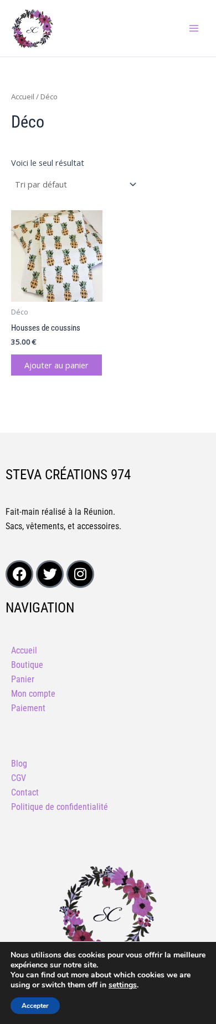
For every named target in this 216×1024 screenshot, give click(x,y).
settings (123, 985)
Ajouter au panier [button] (56, 365)
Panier (22, 679)
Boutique (27, 665)
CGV (18, 778)
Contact (25, 792)
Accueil (22, 97)
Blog (19, 763)
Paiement (28, 708)
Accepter (35, 1005)
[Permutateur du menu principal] (194, 28)
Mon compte (33, 693)
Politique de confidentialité (59, 807)
